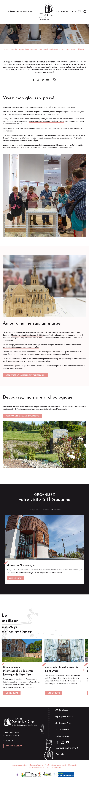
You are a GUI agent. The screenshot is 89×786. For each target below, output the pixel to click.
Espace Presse (66, 717)
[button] (85, 11)
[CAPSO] (17, 774)
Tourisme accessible (19, 765)
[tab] (33, 509)
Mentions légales (36, 765)
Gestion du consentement (55, 765)
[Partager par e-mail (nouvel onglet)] (47, 80)
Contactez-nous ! (14, 746)
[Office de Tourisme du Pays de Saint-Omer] (45, 11)
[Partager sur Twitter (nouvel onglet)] (38, 80)
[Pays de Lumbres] (29, 774)
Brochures (63, 710)
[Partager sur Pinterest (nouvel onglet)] (43, 80)
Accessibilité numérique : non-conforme (45, 767)
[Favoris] (79, 12)
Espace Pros (65, 723)
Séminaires (64, 730)
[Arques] (47, 774)
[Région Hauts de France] (63, 774)
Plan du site (72, 765)
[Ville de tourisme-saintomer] (39, 774)
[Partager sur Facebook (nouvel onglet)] (33, 80)
